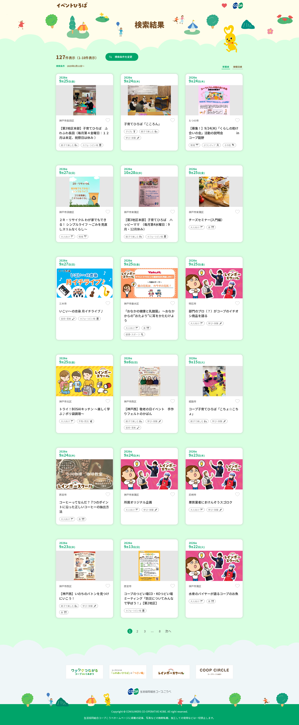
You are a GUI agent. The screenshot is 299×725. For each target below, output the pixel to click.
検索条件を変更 (123, 57)
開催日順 (237, 66)
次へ (168, 631)
